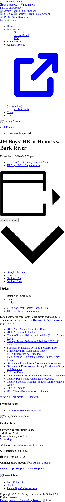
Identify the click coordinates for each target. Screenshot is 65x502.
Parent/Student (15, 482)
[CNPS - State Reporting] (14, 17)
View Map (6, 439)
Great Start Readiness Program (24, 410)
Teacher (11, 485)
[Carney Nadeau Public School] (18, 10)
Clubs (10, 112)
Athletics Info (21, 109)
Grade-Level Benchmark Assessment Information (34, 363)
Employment (14, 41)
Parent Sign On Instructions (22, 488)
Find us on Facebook (11, 7)
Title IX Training (16, 387)
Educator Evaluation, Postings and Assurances (32, 347)
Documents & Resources (47, 320)
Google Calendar (16, 272)
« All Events (7, 127)
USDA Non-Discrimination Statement (28, 391)
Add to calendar (9, 220)
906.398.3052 (10, 4)
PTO (16, 38)
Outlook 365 (14, 278)
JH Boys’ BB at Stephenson (23, 165)
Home (10, 25)
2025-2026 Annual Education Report (27, 328)
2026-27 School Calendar (21, 332)
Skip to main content (11, 1)
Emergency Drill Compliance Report (27, 350)
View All (19, 396)
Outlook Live (14, 281)
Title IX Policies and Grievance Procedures (30, 378)
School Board (21, 35)
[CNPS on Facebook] (39, 462)
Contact (11, 115)
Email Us (30, 4)
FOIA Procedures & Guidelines (24, 353)
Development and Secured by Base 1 (20, 500)
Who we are (13, 29)
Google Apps (7, 468)
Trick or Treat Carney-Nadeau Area (27, 162)
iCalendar (12, 275)
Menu (3, 20)
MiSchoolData (15, 372)
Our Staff (19, 32)
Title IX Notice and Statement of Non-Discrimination (36, 375)
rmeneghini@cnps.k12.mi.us (28, 445)
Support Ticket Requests (30, 468)
